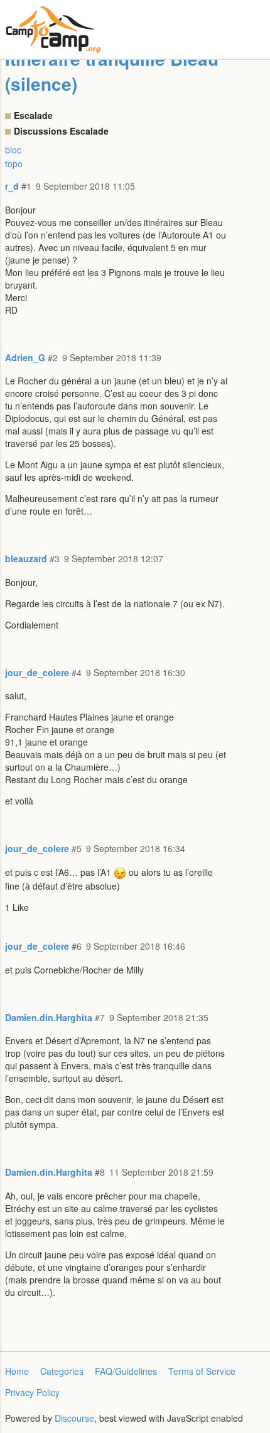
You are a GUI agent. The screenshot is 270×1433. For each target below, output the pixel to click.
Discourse (74, 1418)
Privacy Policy (32, 1392)
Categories (62, 1371)
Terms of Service (201, 1371)
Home (17, 1371)
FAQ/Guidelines (126, 1371)
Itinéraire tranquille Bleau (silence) (112, 71)
